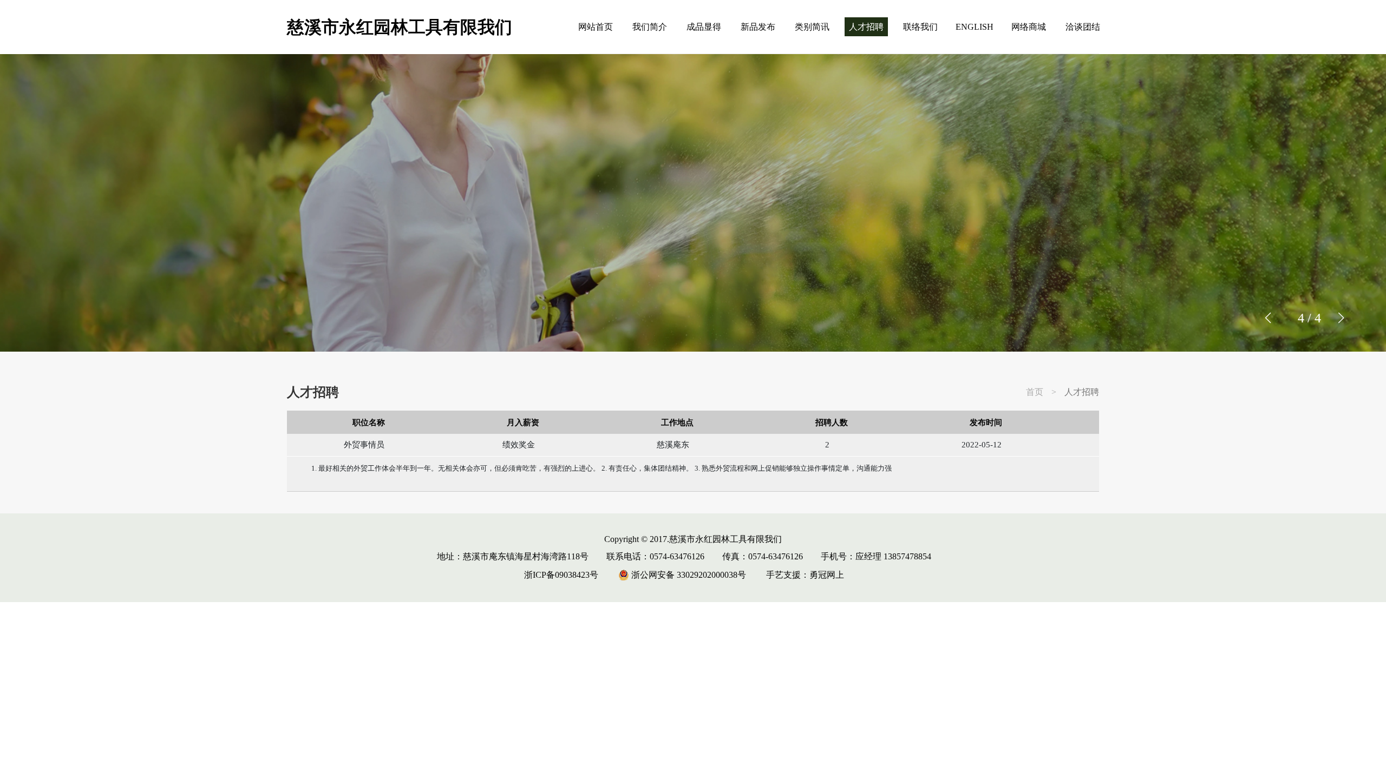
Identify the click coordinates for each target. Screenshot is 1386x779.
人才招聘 (866, 26)
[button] (1340, 318)
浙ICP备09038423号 (561, 574)
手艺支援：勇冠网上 (805, 574)
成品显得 (704, 26)
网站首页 (595, 26)
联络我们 (920, 26)
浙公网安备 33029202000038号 (687, 574)
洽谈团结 (1082, 26)
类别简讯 (812, 26)
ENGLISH (974, 26)
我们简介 (649, 26)
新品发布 (758, 26)
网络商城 (1028, 26)
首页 (1034, 392)
